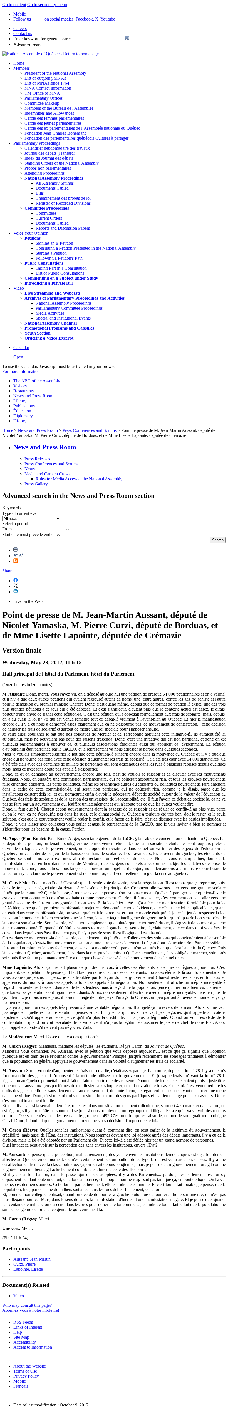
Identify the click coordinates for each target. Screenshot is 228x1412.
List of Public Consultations (60, 273)
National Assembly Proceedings (63, 303)
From (7, 528)
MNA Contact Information (47, 88)
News (29, 469)
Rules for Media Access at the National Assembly (79, 478)
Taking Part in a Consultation (61, 268)
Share (7, 570)
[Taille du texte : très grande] (21, 555)
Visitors (20, 385)
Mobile (19, 1381)
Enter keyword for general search (42, 38)
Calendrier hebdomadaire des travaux (57, 148)
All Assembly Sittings (55, 183)
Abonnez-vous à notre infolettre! (30, 1310)
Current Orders (49, 218)
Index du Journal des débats (48, 158)
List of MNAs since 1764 (46, 83)
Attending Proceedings (44, 173)
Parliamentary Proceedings (36, 143)
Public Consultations (43, 263)
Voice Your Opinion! (31, 233)
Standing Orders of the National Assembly (61, 163)
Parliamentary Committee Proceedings (69, 308)
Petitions (32, 238)
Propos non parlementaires (47, 168)
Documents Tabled (52, 188)
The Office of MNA (42, 93)
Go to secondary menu (47, 4)
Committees (46, 213)
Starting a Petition (51, 253)
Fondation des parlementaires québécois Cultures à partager (76, 138)
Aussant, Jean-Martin (32, 1259)
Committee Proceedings (46, 208)
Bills (40, 193)
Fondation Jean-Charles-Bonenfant (55, 133)
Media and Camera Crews (47, 473)
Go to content (14, 4)
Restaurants (23, 390)
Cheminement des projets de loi (63, 198)
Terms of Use (25, 1371)
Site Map (21, 1337)
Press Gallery (36, 483)
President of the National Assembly (55, 73)
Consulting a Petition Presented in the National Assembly (86, 248)
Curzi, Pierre (24, 1264)
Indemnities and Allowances (49, 113)
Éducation (22, 410)
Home (18, 63)
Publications (24, 405)
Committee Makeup (41, 103)
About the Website (29, 1366)
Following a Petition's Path (59, 258)
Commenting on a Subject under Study (61, 278)
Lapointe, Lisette (28, 1269)
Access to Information (32, 1347)
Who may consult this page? (27, 1305)
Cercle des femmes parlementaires (54, 118)
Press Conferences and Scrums (90, 430)
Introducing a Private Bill (48, 283)
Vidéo (18, 1295)
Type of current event (21, 513)
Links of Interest (27, 1327)
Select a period (15, 523)
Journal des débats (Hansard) (49, 153)
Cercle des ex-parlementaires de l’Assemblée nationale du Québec (82, 128)
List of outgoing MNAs (45, 78)
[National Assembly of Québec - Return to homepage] (50, 53)
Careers (20, 28)
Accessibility (24, 1342)
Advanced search (28, 44)
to (67, 528)
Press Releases (37, 459)
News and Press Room (33, 395)
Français (20, 1386)
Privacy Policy (26, 1376)
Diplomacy (23, 415)
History (19, 420)
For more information (21, 371)
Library (19, 400)
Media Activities (50, 313)
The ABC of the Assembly (36, 380)
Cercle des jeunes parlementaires (52, 123)
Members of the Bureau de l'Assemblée (58, 108)
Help (17, 1332)
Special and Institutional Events (63, 318)
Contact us (22, 33)
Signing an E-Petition (54, 243)
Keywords (11, 507)
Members (21, 68)
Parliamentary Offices (43, 98)
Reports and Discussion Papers (63, 228)
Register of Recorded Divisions (63, 203)
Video (18, 288)
